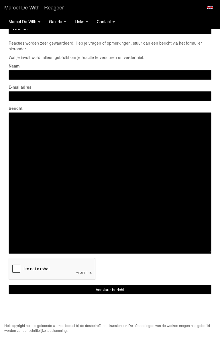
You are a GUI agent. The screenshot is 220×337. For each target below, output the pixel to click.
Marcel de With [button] (23, 21)
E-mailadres (20, 87)
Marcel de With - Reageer (34, 7)
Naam (14, 66)
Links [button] (80, 21)
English (210, 7)
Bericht (16, 108)
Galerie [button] (56, 21)
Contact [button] (104, 21)
